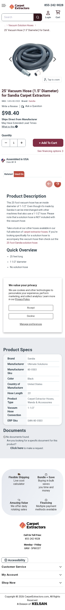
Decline (31, 316)
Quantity (7, 135)
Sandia (32, 101)
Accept (31, 307)
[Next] (54, 59)
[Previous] (11, 59)
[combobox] (22, 17)
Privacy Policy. (22, 299)
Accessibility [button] (16, 560)
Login (48, 17)
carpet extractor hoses (36, 231)
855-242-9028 (53, 5)
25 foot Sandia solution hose (22, 242)
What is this (8, 126)
